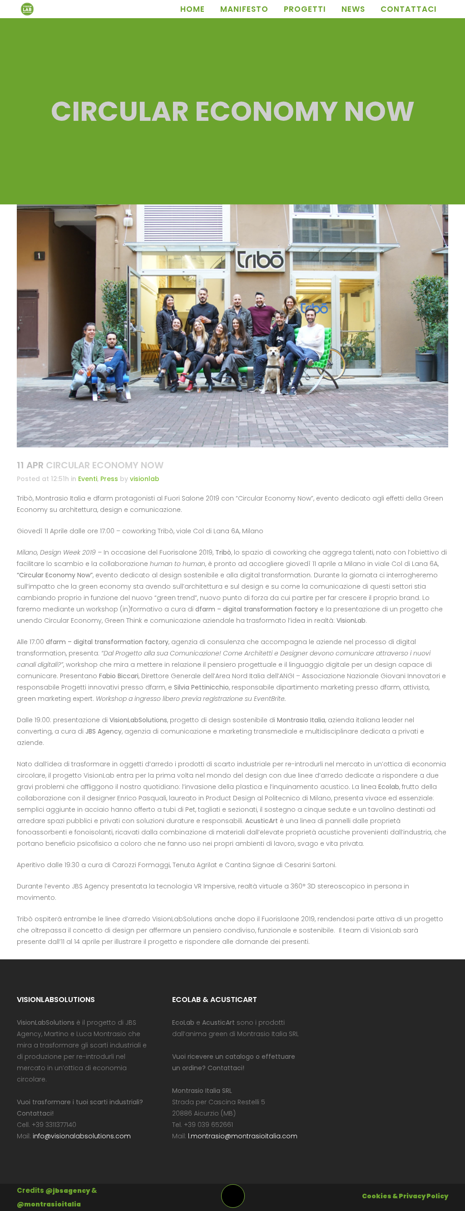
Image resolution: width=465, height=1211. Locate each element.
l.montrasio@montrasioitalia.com (242, 1136)
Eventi (87, 478)
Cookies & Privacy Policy (405, 1196)
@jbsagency (67, 1190)
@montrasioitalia (49, 1204)
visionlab (144, 478)
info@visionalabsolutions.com (82, 1136)
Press (109, 478)
